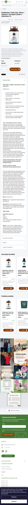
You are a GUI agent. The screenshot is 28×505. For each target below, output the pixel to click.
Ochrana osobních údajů (6, 468)
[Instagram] (6, 451)
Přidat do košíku (13, 69)
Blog (2, 475)
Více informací (4, 493)
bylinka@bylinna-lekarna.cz (10, 444)
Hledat (25, 5)
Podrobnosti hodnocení (18, 19)
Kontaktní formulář (8, 455)
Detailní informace (5, 58)
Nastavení (14, 497)
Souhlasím (14, 501)
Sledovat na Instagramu (15, 410)
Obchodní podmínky (5, 466)
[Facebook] (2, 451)
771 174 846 (6, 447)
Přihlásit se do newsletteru (8, 434)
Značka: (5, 22)
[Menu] (26, 1)
